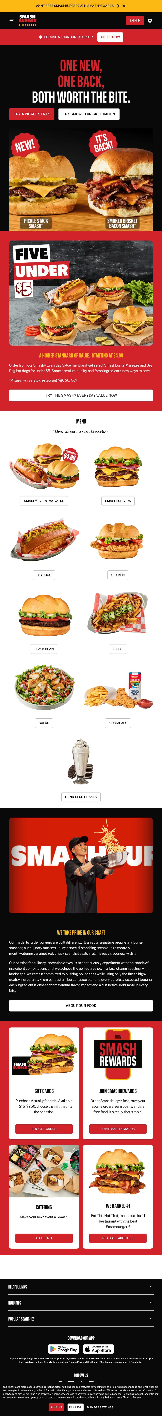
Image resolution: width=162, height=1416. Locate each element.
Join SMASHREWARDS (118, 1129)
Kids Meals (118, 723)
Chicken (117, 575)
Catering (44, 1238)
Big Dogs (44, 575)
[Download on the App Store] (98, 1349)
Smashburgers (118, 501)
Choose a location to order (68, 37)
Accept (56, 1407)
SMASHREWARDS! (100, 6)
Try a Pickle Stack (32, 114)
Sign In (134, 20)
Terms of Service (132, 1397)
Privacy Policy (104, 1397)
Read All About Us (118, 1238)
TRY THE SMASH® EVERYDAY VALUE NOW (81, 395)
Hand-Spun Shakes (81, 797)
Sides (117, 649)
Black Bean (44, 649)
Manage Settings (100, 1407)
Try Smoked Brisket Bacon (89, 114)
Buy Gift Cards (44, 1129)
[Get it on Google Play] (63, 1349)
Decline (75, 1407)
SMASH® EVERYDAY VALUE (44, 501)
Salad (44, 723)
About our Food (81, 1006)
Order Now (110, 37)
